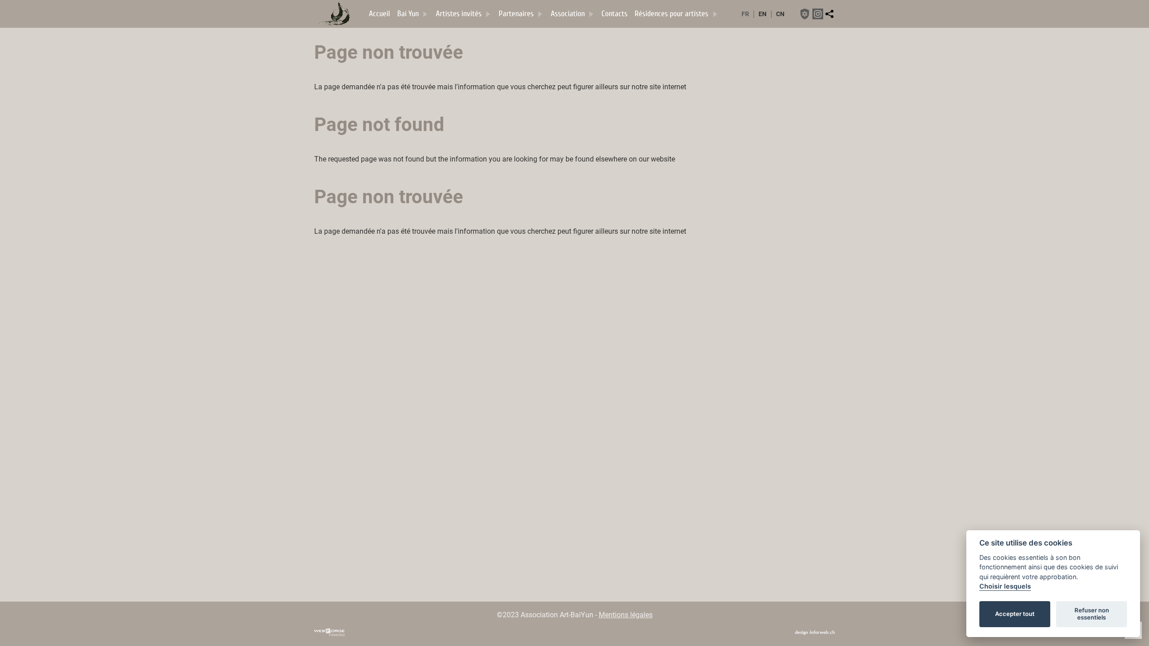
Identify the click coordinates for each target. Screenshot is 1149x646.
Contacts (614, 13)
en (763, 14)
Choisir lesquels (1005, 586)
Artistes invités (459, 13)
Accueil (379, 13)
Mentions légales (626, 615)
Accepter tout (1015, 613)
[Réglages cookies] (804, 14)
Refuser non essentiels (1091, 614)
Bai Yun (408, 13)
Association (568, 13)
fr (745, 14)
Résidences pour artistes (671, 13)
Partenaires (516, 13)
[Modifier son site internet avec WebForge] (329, 632)
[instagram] (817, 14)
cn (780, 14)
